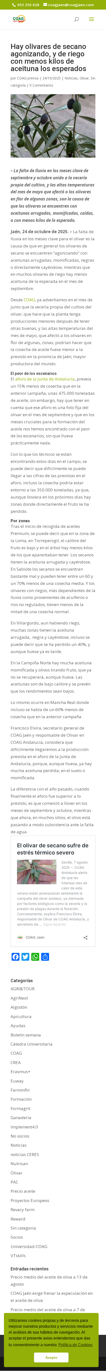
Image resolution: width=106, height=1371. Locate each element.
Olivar (84, 78)
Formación (21, 1099)
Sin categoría (23, 1228)
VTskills (18, 1255)
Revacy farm (23, 1209)
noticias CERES (25, 1154)
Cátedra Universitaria (32, 1044)
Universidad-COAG (29, 1246)
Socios (17, 1237)
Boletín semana (26, 1035)
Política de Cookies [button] (75, 1345)
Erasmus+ (20, 1071)
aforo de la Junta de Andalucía (45, 379)
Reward (18, 1219)
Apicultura (21, 1016)
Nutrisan (19, 1163)
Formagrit (20, 1108)
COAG (29, 300)
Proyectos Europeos (30, 1200)
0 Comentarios (41, 85)
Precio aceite (23, 1191)
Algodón (19, 1007)
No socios (20, 1136)
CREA (16, 1062)
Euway (17, 1081)
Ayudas (18, 1025)
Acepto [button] (51, 1357)
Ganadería (21, 1117)
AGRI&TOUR (23, 988)
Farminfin (20, 1090)
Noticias (71, 78)
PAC (14, 1182)
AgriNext (19, 998)
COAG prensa (27, 78)
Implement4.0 (24, 1127)
